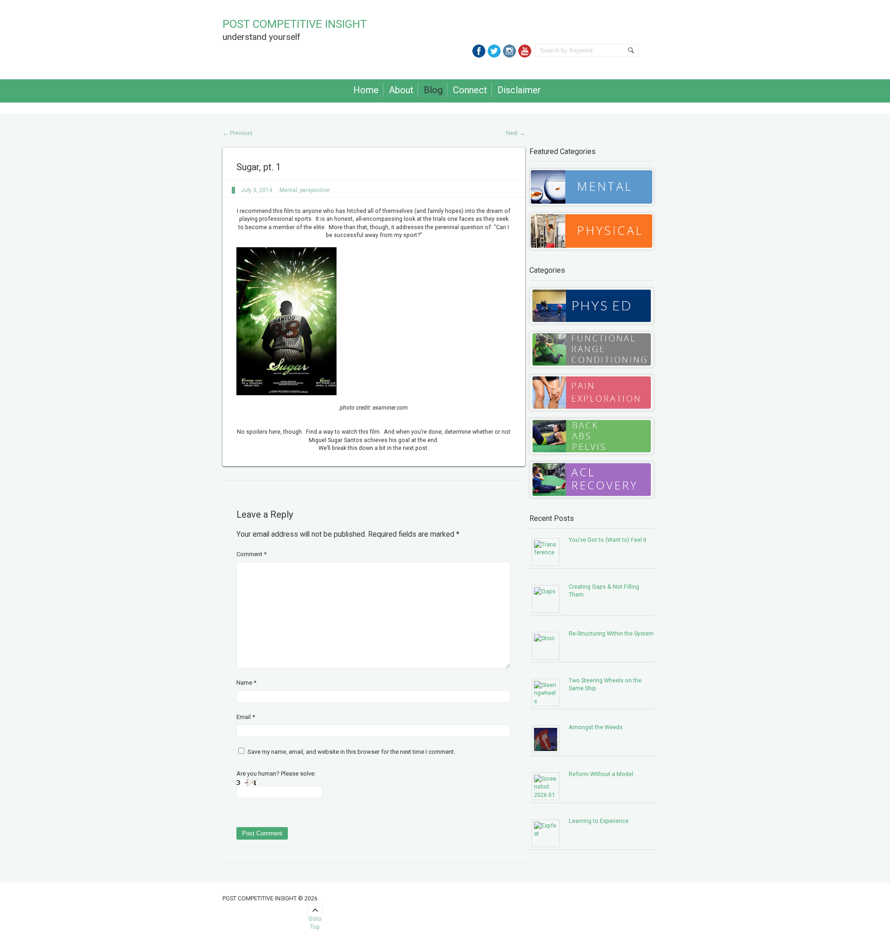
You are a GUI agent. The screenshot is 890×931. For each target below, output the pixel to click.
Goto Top (315, 916)
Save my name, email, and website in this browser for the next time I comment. (351, 751)
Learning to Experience (599, 820)
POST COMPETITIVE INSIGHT (294, 24)
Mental (288, 190)
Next (515, 132)
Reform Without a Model (601, 773)
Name (246, 682)
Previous (237, 132)
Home (366, 90)
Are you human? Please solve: (276, 773)
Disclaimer (519, 90)
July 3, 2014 (256, 190)
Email (245, 716)
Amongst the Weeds (596, 727)
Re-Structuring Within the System (611, 633)
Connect (470, 90)
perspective (315, 190)
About (401, 90)
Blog (433, 90)
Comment (251, 554)
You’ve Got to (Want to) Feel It (608, 539)
